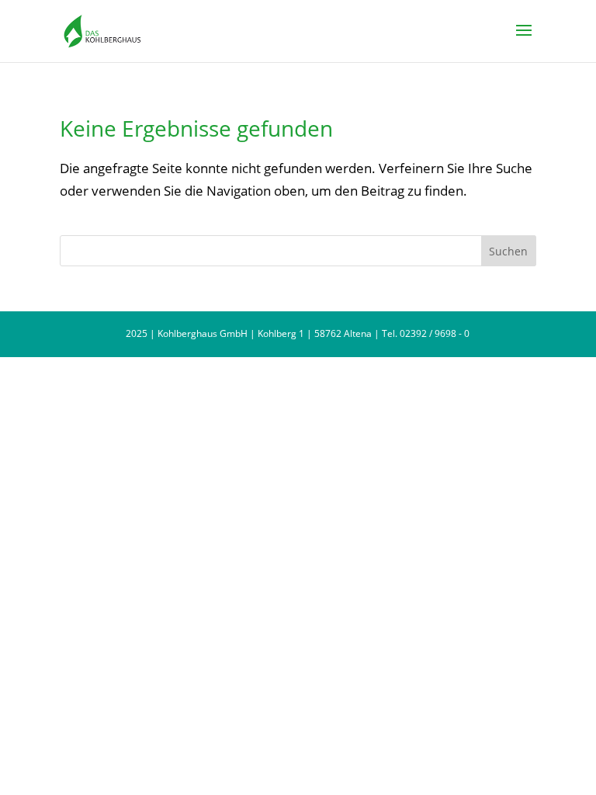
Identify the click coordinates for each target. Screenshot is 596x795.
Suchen (508, 251)
